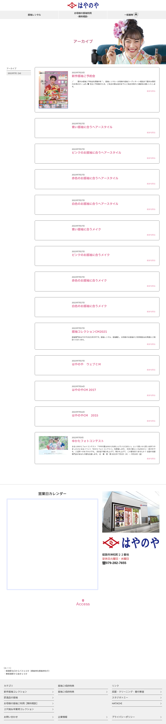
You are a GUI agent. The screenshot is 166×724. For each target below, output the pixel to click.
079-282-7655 (116, 563)
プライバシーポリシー (123, 717)
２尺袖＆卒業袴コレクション (19, 709)
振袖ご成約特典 (66, 692)
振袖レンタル (34, 15)
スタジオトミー (120, 697)
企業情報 (62, 717)
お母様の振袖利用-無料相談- (83, 15)
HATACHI (117, 703)
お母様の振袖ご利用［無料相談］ (21, 703)
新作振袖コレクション (15, 692)
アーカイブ (11, 68)
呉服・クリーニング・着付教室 (128, 692)
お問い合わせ (11, 717)
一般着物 (128, 15)
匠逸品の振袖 (11, 697)
